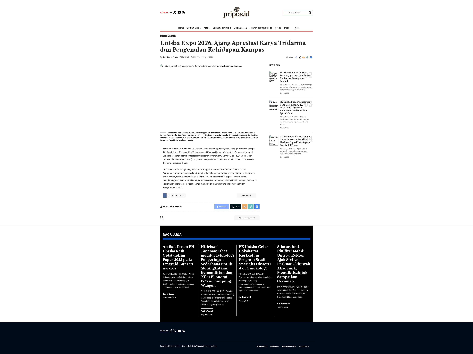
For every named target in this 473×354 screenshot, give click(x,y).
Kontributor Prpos (170, 57)
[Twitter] (175, 12)
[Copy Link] (307, 57)
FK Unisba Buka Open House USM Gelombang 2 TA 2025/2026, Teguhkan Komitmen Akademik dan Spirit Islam (295, 108)
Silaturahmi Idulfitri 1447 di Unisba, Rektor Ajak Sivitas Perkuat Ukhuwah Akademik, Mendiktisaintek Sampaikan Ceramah (293, 264)
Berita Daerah (168, 35)
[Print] (311, 57)
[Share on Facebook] (296, 57)
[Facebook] (171, 12)
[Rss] (184, 12)
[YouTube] (179, 12)
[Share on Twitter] (299, 57)
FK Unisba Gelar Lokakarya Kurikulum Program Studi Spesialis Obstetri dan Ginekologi (255, 257)
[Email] (303, 57)
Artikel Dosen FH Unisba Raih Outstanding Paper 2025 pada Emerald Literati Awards (178, 257)
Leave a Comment (248, 218)
